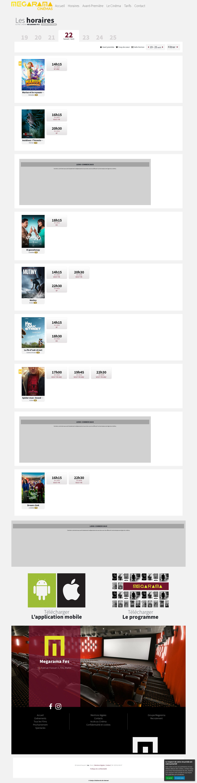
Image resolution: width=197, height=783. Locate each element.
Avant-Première (92, 5)
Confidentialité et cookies (98, 724)
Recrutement (156, 718)
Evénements (40, 718)
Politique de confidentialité (98, 769)
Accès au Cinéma (98, 721)
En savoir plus (179, 778)
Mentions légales (98, 715)
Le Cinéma (114, 5)
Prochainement (40, 724)
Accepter (169, 778)
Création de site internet (101, 780)
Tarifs (127, 5)
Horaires (73, 5)
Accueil (60, 5)
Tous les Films (40, 721)
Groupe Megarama (156, 715)
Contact (139, 5)
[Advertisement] (85, 187)
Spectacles (40, 727)
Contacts (98, 718)
